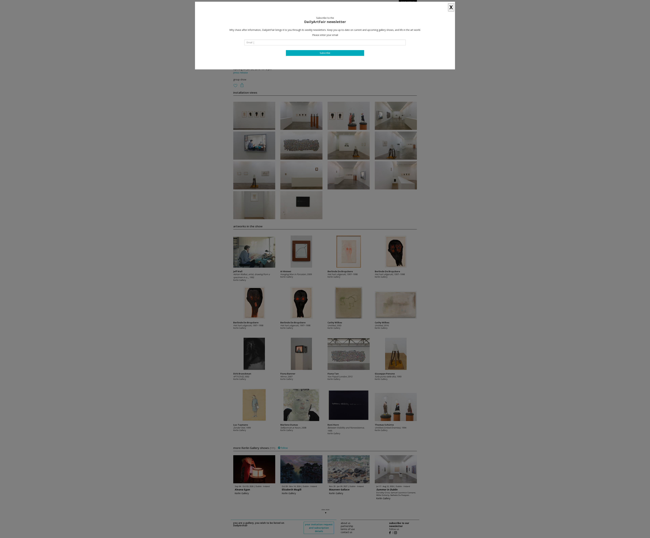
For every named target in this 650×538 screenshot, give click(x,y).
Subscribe (325, 53)
